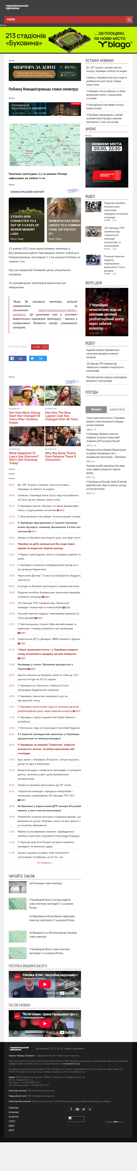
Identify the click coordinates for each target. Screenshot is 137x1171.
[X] (83, 1109)
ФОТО (11, 1130)
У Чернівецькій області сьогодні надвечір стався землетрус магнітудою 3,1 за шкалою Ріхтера (51, 903)
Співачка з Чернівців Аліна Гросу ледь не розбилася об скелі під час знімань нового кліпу (106, 81)
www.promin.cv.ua (71, 1064)
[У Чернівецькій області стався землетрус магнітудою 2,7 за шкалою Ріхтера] (18, 953)
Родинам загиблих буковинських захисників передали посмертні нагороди (102, 353)
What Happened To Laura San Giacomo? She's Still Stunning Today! (24, 458)
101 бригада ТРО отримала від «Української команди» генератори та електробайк (105, 367)
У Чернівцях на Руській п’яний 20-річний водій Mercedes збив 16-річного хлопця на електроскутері (106, 485)
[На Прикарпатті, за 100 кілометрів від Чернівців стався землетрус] (18, 937)
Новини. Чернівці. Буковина (21, 1056)
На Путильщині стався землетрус (45, 883)
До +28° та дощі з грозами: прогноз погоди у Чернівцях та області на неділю (106, 69)
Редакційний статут (18, 1096)
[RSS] (90, 1109)
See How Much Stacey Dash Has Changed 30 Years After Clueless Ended (24, 417)
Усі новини (44, 863)
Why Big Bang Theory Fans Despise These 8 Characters (60, 456)
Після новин (19, 1005)
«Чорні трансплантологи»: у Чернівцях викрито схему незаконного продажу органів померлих (105, 421)
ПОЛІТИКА (14, 1108)
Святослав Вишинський (20, 1101)
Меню (11, 19)
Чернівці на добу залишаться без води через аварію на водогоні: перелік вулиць (105, 469)
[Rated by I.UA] (76, 1121)
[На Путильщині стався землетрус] (18, 887)
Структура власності (18, 1090)
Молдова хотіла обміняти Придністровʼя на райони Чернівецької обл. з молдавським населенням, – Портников (106, 453)
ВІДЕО (11, 1126)
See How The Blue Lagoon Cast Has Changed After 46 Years (61, 416)
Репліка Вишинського (28, 965)
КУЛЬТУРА (13, 1117)
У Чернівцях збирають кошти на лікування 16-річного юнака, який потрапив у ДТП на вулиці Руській (103, 437)
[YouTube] (77, 1109)
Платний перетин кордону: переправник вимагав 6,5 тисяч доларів (106, 378)
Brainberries (15, 409)
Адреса (12, 1077)
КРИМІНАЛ (14, 1112)
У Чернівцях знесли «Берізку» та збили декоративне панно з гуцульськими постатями (105, 94)
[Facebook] (71, 1109)
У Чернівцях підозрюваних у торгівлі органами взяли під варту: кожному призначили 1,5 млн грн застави (104, 118)
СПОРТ (12, 1121)
